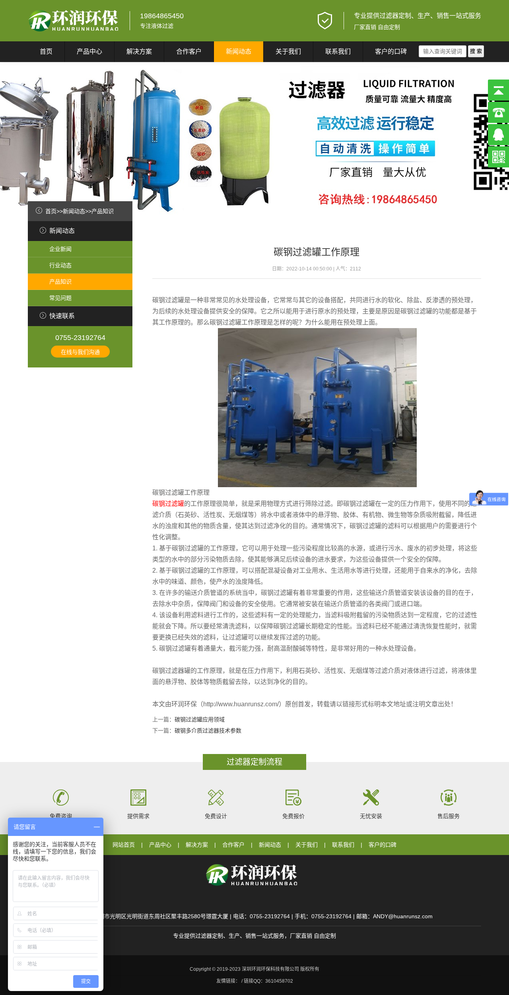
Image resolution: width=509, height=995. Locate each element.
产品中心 (89, 51)
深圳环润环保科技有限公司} (74, 20)
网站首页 (124, 844)
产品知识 (102, 211)
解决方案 (139, 51)
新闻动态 (238, 51)
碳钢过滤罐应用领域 (200, 719)
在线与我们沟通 (80, 352)
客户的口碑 (391, 51)
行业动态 (60, 265)
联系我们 (338, 51)
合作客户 (189, 51)
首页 (46, 51)
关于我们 (288, 51)
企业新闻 (60, 249)
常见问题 (60, 298)
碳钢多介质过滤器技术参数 (208, 730)
